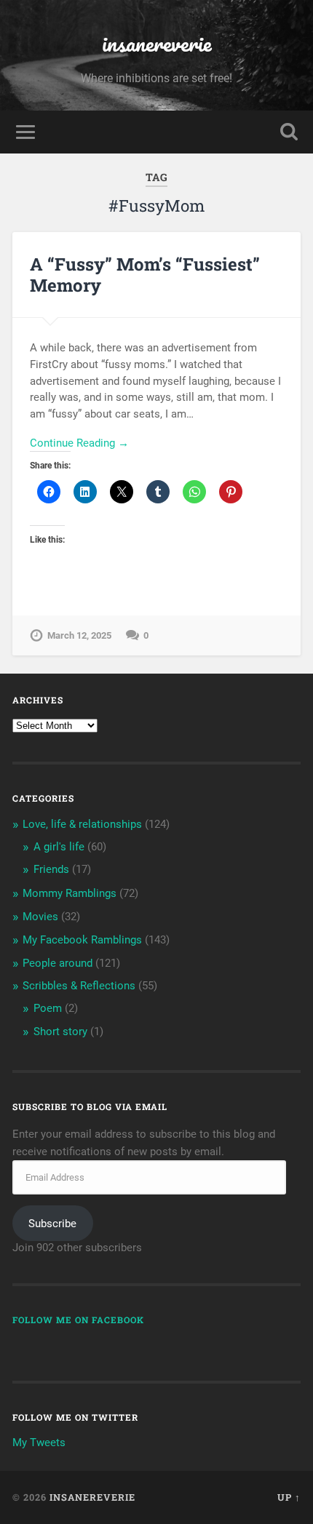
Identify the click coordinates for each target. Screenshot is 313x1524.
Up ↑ (289, 1497)
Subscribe (52, 1223)
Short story (60, 1031)
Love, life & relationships (82, 824)
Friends (51, 869)
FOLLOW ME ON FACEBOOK (78, 1319)
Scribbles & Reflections (79, 985)
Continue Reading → (79, 443)
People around (57, 963)
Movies (40, 916)
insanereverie (157, 43)
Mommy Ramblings (69, 893)
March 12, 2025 (79, 635)
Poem (47, 1008)
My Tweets (39, 1442)
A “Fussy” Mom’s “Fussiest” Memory (145, 274)
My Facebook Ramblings (82, 939)
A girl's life (58, 846)
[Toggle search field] (289, 132)
